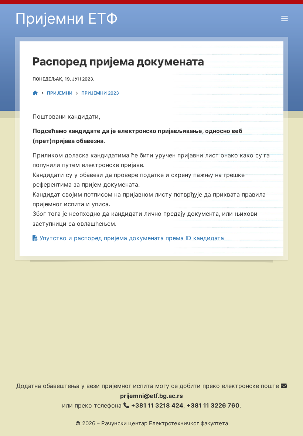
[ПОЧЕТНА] (35, 93)
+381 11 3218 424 (157, 405)
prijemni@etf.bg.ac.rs (151, 395)
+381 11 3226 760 (213, 405)
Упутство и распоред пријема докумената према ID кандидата (131, 238)
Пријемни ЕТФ (66, 18)
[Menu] (284, 18)
